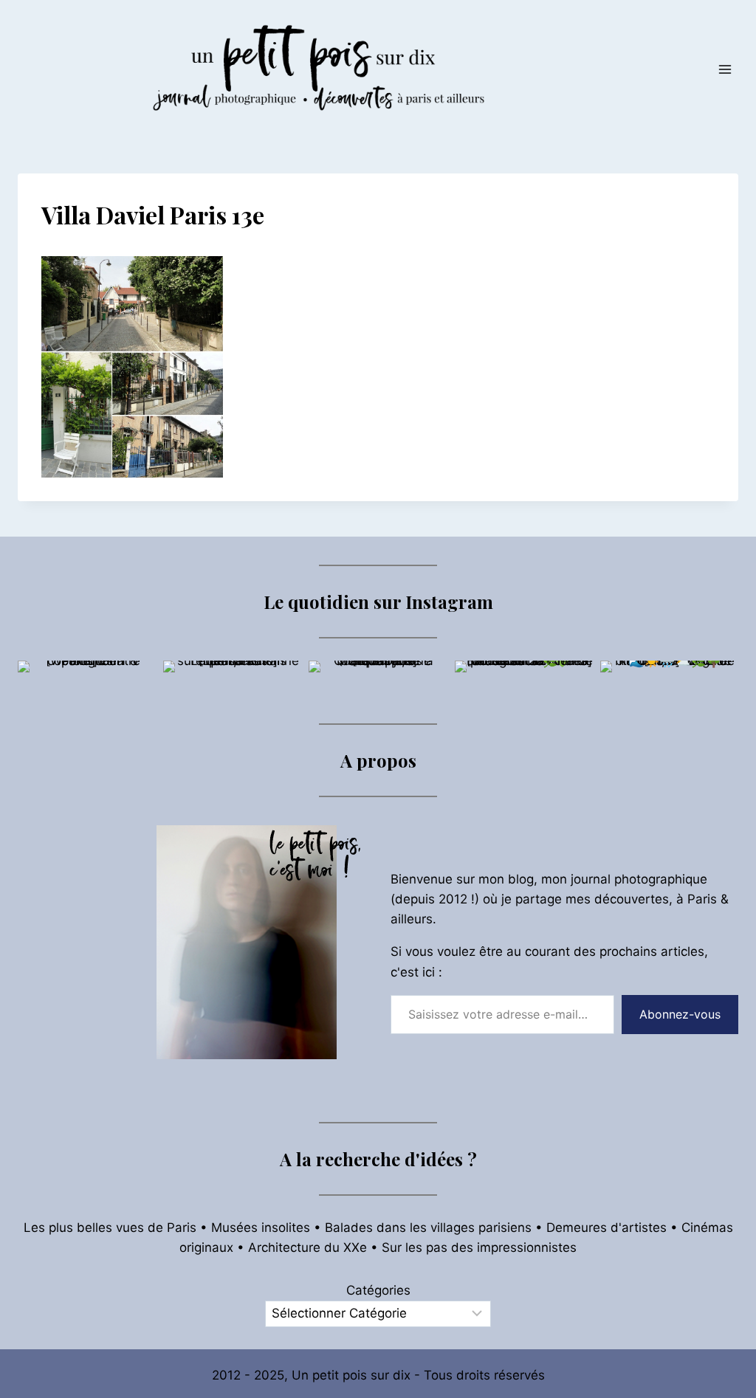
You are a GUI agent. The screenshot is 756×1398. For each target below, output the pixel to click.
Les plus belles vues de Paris (110, 1227)
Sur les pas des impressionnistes (479, 1247)
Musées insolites (260, 1227)
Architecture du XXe (307, 1247)
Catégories (378, 1290)
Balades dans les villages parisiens (428, 1227)
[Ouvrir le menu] (724, 69)
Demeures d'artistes (606, 1227)
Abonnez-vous (680, 1014)
